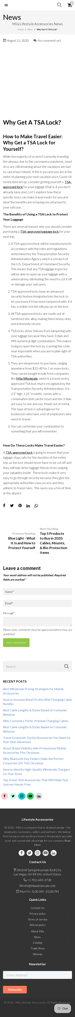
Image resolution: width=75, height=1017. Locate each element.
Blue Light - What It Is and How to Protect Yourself (21, 543)
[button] (66, 666)
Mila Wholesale (27, 378)
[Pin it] (20, 505)
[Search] (59, 5)
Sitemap (37, 954)
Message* (9, 613)
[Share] (4, 505)
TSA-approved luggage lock (39, 231)
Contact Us (37, 907)
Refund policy (38, 925)
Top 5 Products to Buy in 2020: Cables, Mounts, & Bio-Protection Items (53, 543)
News (37, 937)
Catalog (37, 942)
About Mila (37, 931)
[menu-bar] (7, 5)
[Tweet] (12, 505)
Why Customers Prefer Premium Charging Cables (35, 721)
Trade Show (37, 948)
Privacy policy (37, 913)
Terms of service (37, 919)
